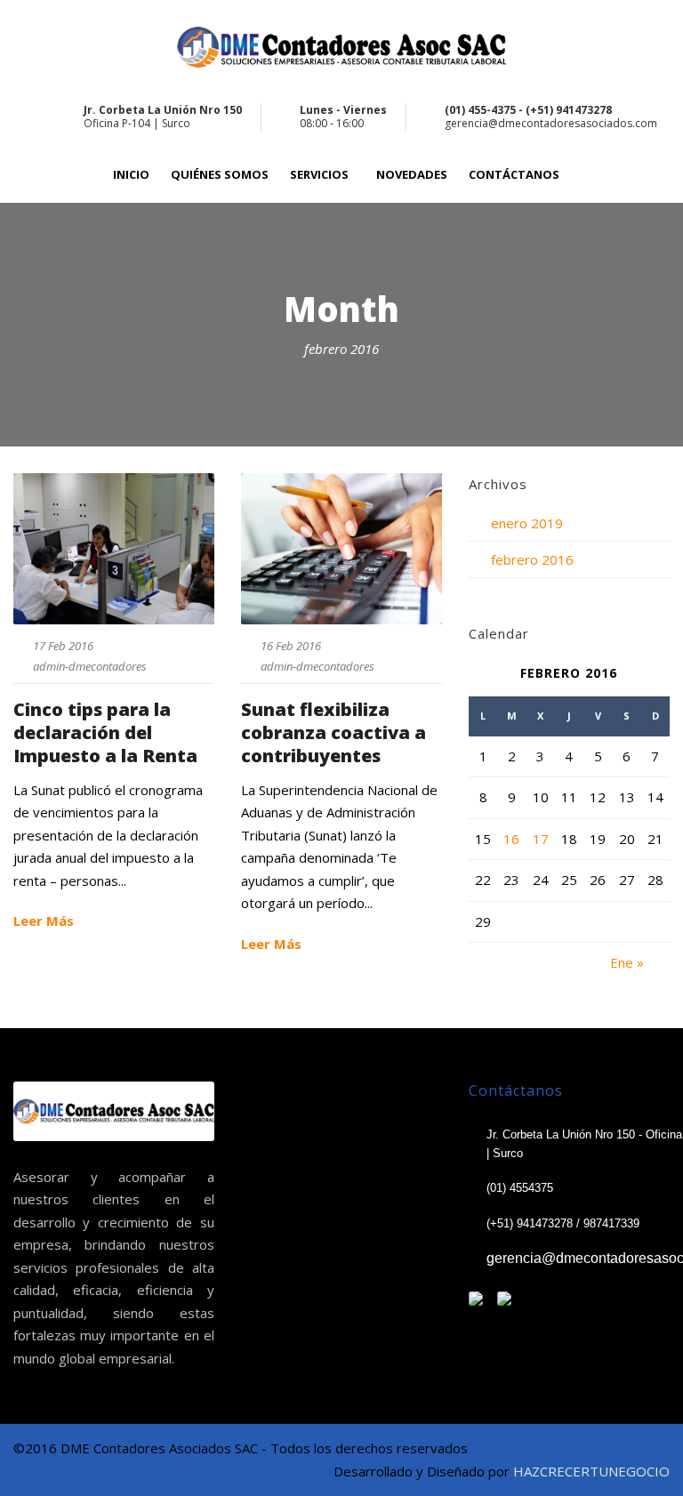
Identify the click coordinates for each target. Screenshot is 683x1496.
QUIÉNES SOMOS (220, 175)
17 (541, 839)
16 (511, 839)
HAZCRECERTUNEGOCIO (591, 1471)
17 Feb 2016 (63, 646)
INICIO (131, 175)
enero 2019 (527, 523)
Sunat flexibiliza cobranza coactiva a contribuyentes (333, 732)
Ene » (627, 962)
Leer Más (43, 920)
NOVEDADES (411, 175)
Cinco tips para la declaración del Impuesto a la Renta (105, 732)
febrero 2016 (532, 559)
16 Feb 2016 (291, 646)
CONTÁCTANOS (514, 175)
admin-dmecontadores (90, 666)
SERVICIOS (319, 175)
